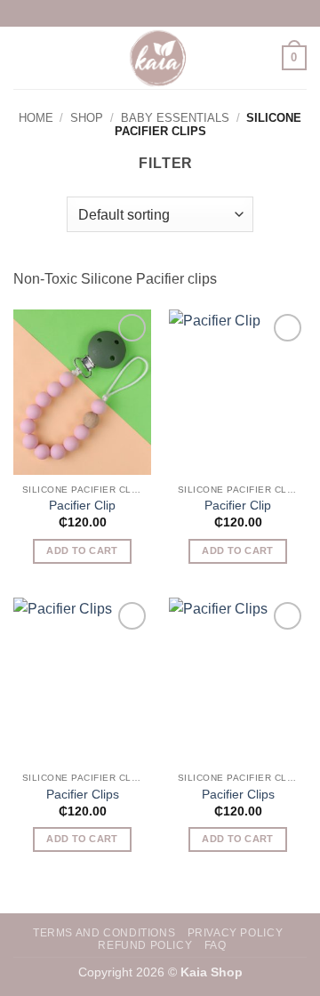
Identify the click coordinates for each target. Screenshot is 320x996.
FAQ (215, 945)
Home (36, 117)
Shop (86, 117)
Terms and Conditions (104, 933)
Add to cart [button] (82, 550)
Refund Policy (145, 945)
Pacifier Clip (82, 505)
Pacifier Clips (82, 794)
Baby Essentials (175, 117)
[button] (24, 57)
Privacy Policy (236, 933)
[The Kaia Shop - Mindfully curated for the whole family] (160, 58)
